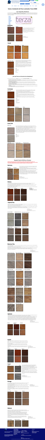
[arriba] (43, 4)
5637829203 (25, 431)
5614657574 (22, 431)
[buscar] (35, 2)
